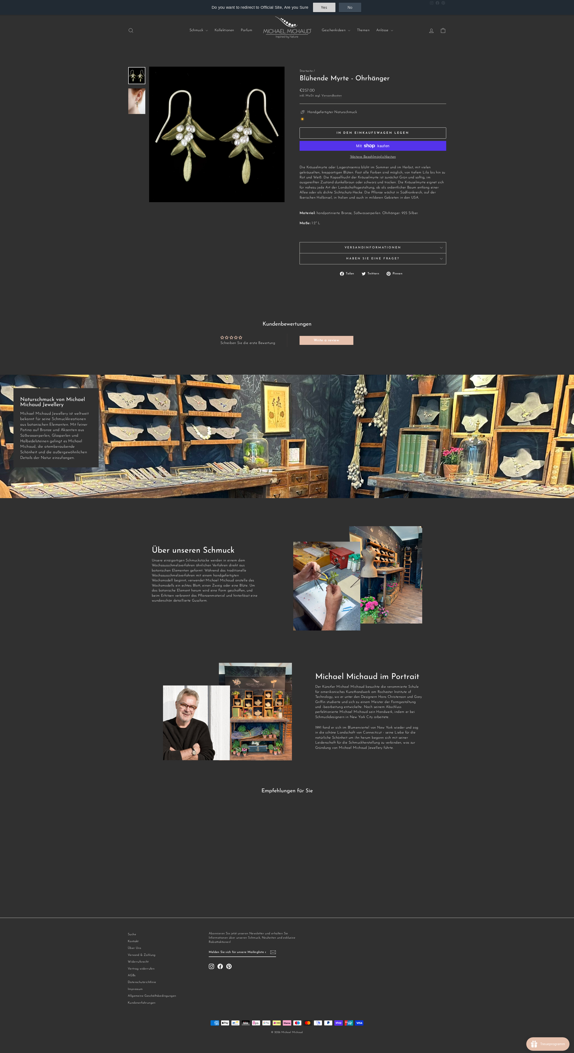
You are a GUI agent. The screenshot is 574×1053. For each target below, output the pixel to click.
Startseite (306, 71)
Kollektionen (224, 30)
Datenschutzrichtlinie (142, 982)
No (350, 7)
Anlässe (383, 30)
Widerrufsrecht (138, 961)
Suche (132, 934)
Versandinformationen (373, 247)
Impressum (135, 989)
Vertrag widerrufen (141, 968)
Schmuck (196, 30)
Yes (324, 7)
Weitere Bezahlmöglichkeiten (373, 157)
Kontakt (133, 941)
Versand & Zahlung (142, 955)
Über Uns (134, 948)
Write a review (326, 340)
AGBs (132, 975)
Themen (363, 30)
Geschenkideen (334, 30)
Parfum (246, 30)
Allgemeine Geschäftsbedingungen (152, 995)
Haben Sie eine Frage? (373, 258)
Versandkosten (332, 95)
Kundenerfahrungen (142, 1002)
